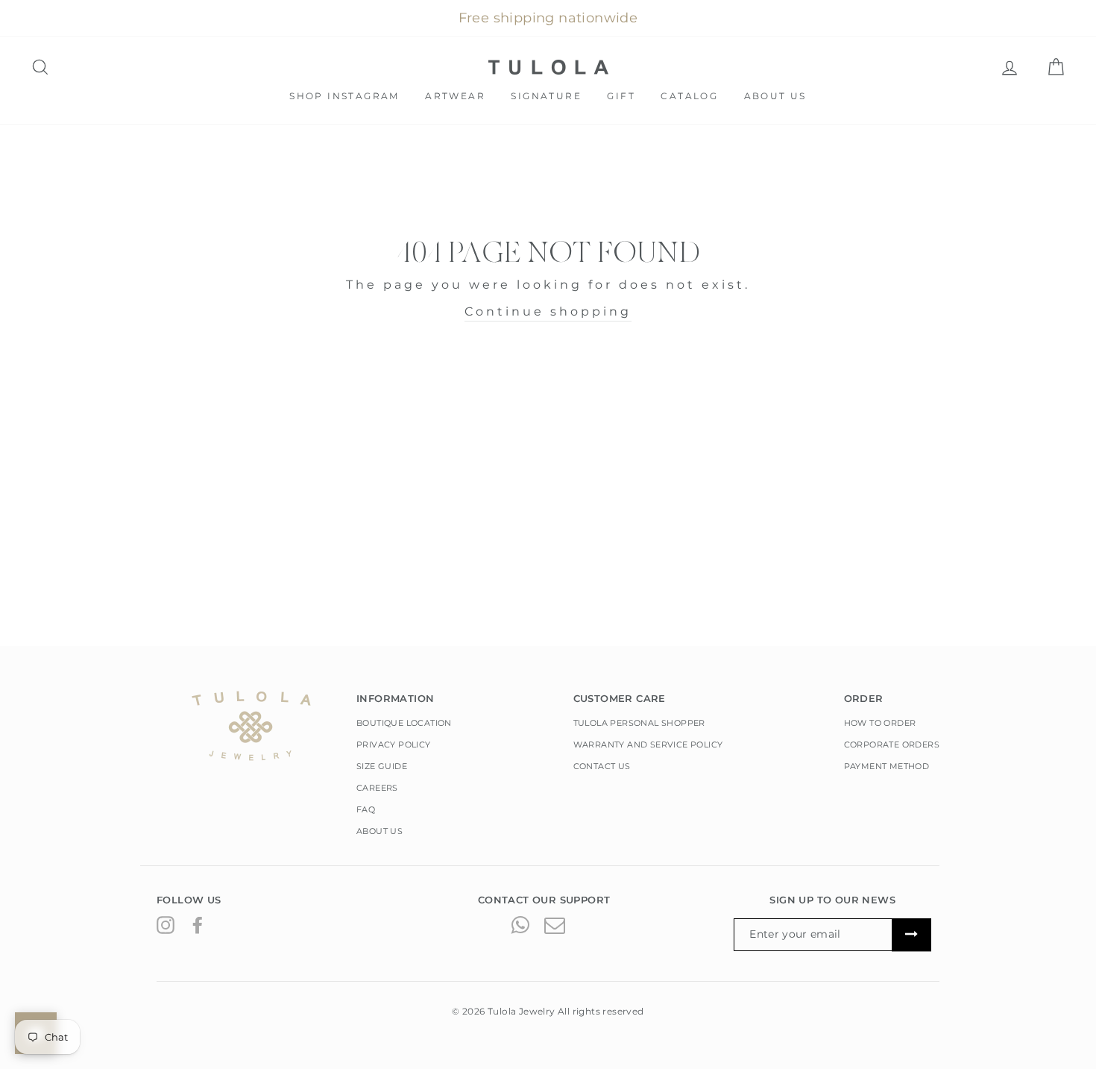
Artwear (455, 95)
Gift (621, 95)
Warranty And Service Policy (648, 744)
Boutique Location (404, 723)
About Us (775, 95)
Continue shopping (548, 311)
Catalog (689, 95)
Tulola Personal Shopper (639, 723)
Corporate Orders (891, 744)
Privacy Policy (393, 744)
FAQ (365, 809)
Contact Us (602, 766)
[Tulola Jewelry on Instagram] (165, 924)
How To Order (880, 723)
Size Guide (381, 766)
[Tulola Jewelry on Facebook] (198, 924)
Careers (377, 788)
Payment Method (887, 766)
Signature (546, 95)
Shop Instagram (344, 95)
